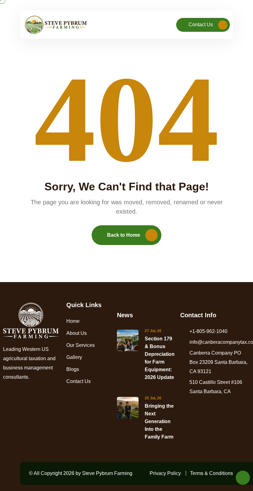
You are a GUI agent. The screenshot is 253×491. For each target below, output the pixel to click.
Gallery (74, 357)
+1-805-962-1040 (208, 331)
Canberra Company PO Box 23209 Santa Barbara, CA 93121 (218, 362)
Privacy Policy (165, 473)
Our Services (80, 345)
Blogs (72, 369)
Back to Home (123, 235)
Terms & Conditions (211, 473)
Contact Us (201, 24)
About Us (76, 333)
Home (73, 321)
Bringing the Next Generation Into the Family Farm (159, 421)
